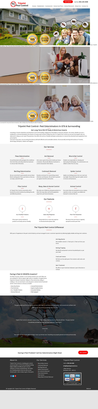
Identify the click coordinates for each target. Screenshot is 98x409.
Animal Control (75, 186)
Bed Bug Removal (42, 367)
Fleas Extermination (22, 156)
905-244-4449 (83, 2)
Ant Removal (49, 156)
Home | (34, 6)
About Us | (78, 6)
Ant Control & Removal (43, 371)
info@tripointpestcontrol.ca (70, 366)
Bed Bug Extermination (22, 171)
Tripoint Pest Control (20, 388)
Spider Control (75, 171)
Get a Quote (83, 352)
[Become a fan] (11, 376)
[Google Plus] (15, 376)
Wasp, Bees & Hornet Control (49, 186)
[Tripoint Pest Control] (19, 4)
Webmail (88, 388)
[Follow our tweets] (13, 376)
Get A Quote (68, 1)
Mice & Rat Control (75, 156)
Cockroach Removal (49, 171)
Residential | (40, 6)
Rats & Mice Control (43, 363)
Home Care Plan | (58, 6)
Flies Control (22, 186)
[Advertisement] (40, 399)
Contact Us (85, 6)
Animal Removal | (69, 6)
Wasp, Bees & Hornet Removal (45, 377)
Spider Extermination (43, 369)
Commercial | (49, 6)
